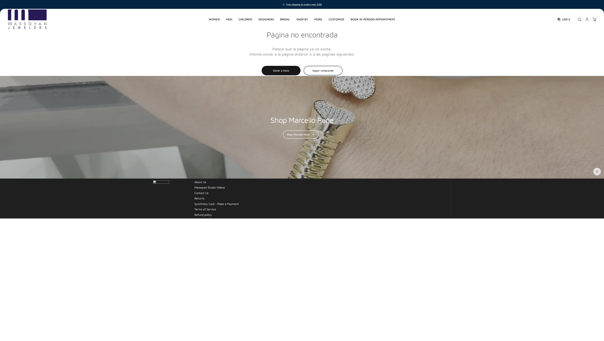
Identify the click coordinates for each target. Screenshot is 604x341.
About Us (200, 182)
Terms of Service (205, 209)
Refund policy (203, 214)
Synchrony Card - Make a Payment (216, 204)
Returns (199, 198)
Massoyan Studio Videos (209, 187)
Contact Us (201, 193)
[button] (597, 171)
